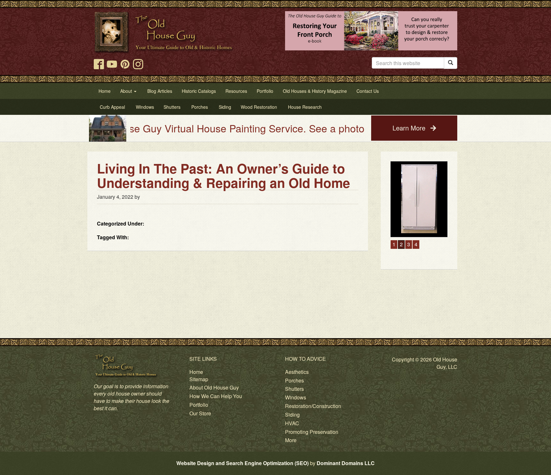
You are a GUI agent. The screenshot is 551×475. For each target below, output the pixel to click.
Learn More (410, 127)
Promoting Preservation (311, 431)
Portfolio (198, 404)
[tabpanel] (418, 199)
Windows (295, 397)
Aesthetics (297, 371)
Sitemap (198, 379)
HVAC (292, 423)
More (291, 440)
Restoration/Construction (313, 406)
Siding (292, 414)
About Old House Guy (214, 387)
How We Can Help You (215, 396)
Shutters (294, 388)
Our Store (200, 413)
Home (196, 371)
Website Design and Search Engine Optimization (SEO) (242, 463)
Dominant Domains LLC (346, 463)
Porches (294, 380)
